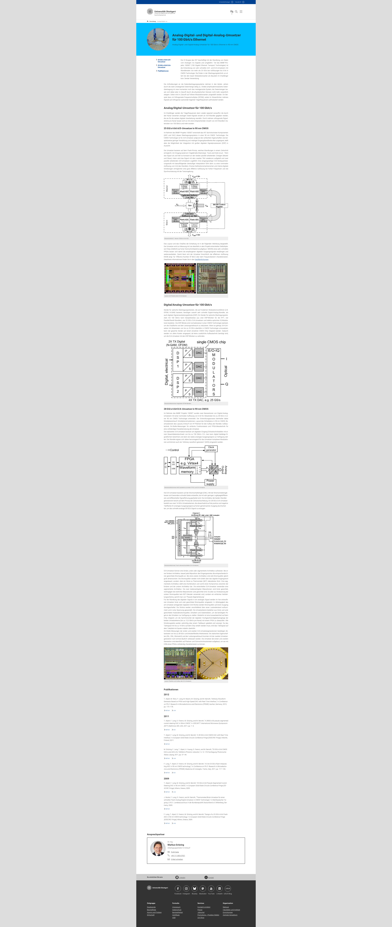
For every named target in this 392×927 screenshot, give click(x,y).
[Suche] (236, 11)
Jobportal (201, 912)
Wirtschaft (150, 915)
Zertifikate (176, 915)
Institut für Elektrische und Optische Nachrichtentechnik (147, 21)
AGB (173, 917)
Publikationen (163, 71)
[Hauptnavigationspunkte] (241, 11)
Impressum (176, 907)
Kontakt (211, 877)
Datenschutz (176, 910)
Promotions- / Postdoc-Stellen (208, 915)
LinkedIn (182, 877)
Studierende (151, 907)
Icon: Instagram (186, 888)
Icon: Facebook (178, 888)
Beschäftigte (151, 910)
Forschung (153, 21)
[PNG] (196, 206)
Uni (224, 2)
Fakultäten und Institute (231, 910)
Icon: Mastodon (203, 888)
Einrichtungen (228, 912)
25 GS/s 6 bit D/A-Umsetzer (164, 66)
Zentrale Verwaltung (230, 915)
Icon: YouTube (211, 888)
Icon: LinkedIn (219, 888)
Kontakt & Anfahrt (204, 907)
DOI (174, 730)
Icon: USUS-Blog (228, 888)
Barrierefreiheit (177, 912)
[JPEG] (196, 278)
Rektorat (226, 907)
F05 (238, 2)
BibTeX (167, 710)
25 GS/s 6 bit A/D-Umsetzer (164, 61)
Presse (200, 910)
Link (174, 710)
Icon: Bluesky (195, 888)
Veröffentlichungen (201, 259)
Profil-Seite (175, 852)
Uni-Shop (201, 917)
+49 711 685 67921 (178, 855)
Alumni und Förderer (154, 912)
